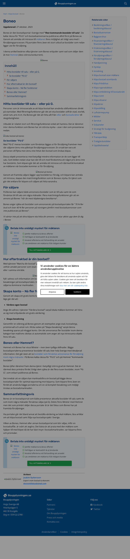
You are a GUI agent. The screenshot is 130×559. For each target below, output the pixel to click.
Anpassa (52, 292)
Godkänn (77, 292)
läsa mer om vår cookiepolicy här (74, 285)
